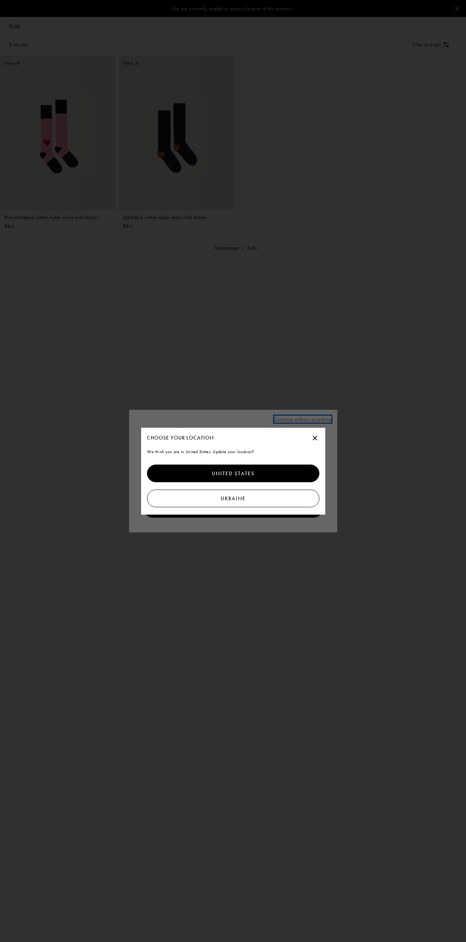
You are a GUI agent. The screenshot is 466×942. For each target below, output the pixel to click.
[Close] (315, 438)
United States (233, 473)
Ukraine (233, 498)
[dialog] (233, 471)
